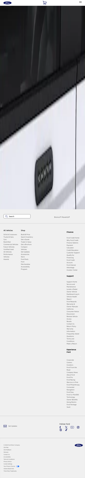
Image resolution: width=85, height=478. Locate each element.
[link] (6, 447)
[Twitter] (66, 427)
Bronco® (57, 217)
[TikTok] (66, 430)
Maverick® (66, 217)
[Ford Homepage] (79, 445)
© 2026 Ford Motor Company (12, 445)
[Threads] (61, 430)
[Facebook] (61, 427)
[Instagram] (78, 427)
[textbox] (17, 216)
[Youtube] (72, 427)
